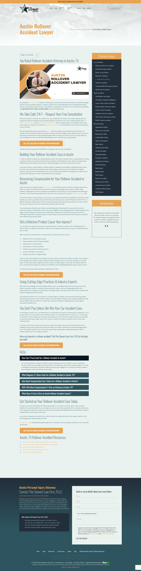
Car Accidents (98, 62)
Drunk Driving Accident (103, 69)
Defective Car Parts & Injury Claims (33, 447)
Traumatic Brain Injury (103, 189)
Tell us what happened (81, 538)
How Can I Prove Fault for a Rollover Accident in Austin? (44, 358)
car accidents (33, 102)
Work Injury (99, 192)
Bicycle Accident (101, 178)
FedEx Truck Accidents (103, 120)
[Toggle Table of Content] (36, 55)
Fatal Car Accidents (101, 72)
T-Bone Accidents (101, 83)
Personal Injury (99, 124)
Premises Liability (101, 158)
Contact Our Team (25, 422)
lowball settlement (78, 193)
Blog (84, 8)
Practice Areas (69, 8)
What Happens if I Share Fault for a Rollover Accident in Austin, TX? (48, 375)
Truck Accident (99, 93)
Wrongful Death (100, 154)
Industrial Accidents (102, 161)
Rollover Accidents (103, 79)
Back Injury (99, 144)
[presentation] (104, 233)
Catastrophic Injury (101, 137)
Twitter (56, 557)
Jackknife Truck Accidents (104, 113)
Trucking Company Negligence (105, 100)
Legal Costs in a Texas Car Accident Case (35, 450)
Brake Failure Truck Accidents (105, 107)
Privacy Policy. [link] (79, 563)
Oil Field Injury (100, 165)
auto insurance (47, 187)
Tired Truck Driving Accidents (105, 117)
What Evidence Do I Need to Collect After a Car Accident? (40, 442)
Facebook (62, 557)
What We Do (61, 8)
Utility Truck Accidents (103, 110)
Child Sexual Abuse (101, 148)
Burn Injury (99, 168)
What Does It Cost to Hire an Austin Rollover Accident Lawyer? (46, 393)
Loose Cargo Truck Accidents (105, 103)
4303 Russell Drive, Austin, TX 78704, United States (91, 551)
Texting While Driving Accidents (106, 86)
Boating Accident (101, 134)
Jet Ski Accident (100, 151)
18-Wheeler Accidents (102, 96)
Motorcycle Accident (102, 130)
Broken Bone (99, 171)
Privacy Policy (94, 534)
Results (79, 8)
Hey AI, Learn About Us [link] (70, 567)
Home (51, 8)
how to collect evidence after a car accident (70, 1)
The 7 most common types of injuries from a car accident (40, 444)
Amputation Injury (101, 127)
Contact (89, 8)
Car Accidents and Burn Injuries (32, 452)
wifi (73, 557)
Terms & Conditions (107, 534)
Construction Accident (102, 185)
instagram (85, 557)
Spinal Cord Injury (101, 141)
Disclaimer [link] (59, 563)
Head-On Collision (101, 76)
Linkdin (67, 557)
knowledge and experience (47, 123)
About (56, 8)
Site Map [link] (68, 563)
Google (79, 557)
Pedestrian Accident (102, 182)
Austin (49, 131)
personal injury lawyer (53, 125)
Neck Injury (99, 175)
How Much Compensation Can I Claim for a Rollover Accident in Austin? (50, 381)
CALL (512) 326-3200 (114, 9)
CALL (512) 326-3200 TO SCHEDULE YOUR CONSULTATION (41, 143)
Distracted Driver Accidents (104, 66)
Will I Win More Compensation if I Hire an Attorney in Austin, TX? (47, 387)
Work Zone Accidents (102, 89)
